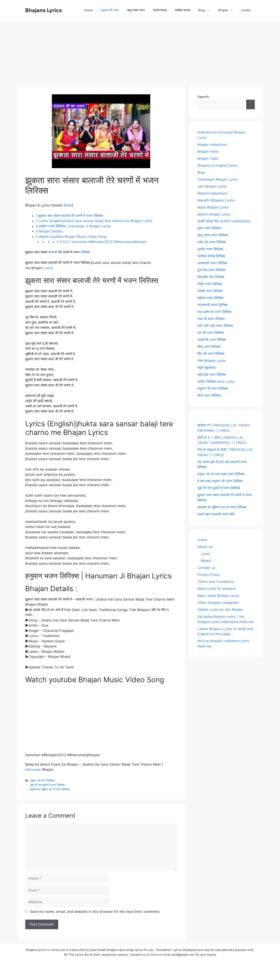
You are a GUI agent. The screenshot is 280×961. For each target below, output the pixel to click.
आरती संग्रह (160, 10)
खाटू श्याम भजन (136, 10)
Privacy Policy (208, 575)
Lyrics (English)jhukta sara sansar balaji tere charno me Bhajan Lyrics (94, 221)
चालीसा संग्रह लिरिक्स (211, 256)
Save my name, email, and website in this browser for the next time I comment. (95, 912)
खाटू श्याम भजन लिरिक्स (212, 235)
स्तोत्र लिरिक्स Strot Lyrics (216, 382)
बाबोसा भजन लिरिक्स (210, 298)
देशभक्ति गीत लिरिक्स (210, 277)
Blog (201, 10)
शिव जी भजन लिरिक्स (210, 354)
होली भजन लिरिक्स (209, 395)
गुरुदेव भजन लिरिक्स (210, 249)
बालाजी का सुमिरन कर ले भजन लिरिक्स (49, 789)
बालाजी (52, 252)
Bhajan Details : (50, 231)
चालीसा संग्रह (182, 10)
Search (203, 97)
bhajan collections (212, 144)
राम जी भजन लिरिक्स (210, 333)
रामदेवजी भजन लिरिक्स (211, 340)
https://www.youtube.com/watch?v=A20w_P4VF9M (58, 689)
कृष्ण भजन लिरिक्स (209, 228)
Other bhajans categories (218, 603)
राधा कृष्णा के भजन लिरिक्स (214, 312)
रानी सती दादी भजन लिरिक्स (215, 326)
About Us (205, 547)
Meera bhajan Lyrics (214, 214)
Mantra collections (212, 193)
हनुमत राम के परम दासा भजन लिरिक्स (220, 474)
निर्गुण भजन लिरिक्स (209, 284)
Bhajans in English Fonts (217, 165)
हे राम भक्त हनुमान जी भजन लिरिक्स (219, 481)
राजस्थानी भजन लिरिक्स (212, 305)
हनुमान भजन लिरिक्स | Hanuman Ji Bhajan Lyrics (73, 226)
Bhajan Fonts (208, 151)
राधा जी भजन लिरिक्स (211, 319)
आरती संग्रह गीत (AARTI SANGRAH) (224, 221)
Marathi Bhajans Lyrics (215, 200)
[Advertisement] (140, 51)
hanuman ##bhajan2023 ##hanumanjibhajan (102, 242)
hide (68, 205)
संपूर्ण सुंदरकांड (206, 368)
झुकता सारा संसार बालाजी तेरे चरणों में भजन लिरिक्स (69, 216)
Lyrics (48, 268)
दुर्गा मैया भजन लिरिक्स (211, 270)
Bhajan (223, 10)
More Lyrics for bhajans (216, 589)
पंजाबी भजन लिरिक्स (210, 291)
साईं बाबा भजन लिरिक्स (211, 375)
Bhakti (206, 561)
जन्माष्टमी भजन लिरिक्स (212, 263)
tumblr (246, 10)
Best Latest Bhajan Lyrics (218, 596)
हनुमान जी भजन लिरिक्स (42, 780)
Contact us (206, 568)
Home (88, 10)
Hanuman (33, 769)
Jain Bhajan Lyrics (212, 186)
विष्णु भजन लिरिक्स (209, 347)
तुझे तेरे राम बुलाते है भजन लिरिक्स (47, 785)
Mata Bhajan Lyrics (213, 207)
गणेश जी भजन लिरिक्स (211, 242)
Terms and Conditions (215, 582)
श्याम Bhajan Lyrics (211, 361)
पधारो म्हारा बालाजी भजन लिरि (216, 514)
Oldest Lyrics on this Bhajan (220, 610)
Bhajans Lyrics (43, 10)
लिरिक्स (85, 252)
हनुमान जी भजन (110, 10)
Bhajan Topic (208, 158)
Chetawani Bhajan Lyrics (217, 179)
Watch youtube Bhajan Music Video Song (71, 237)
